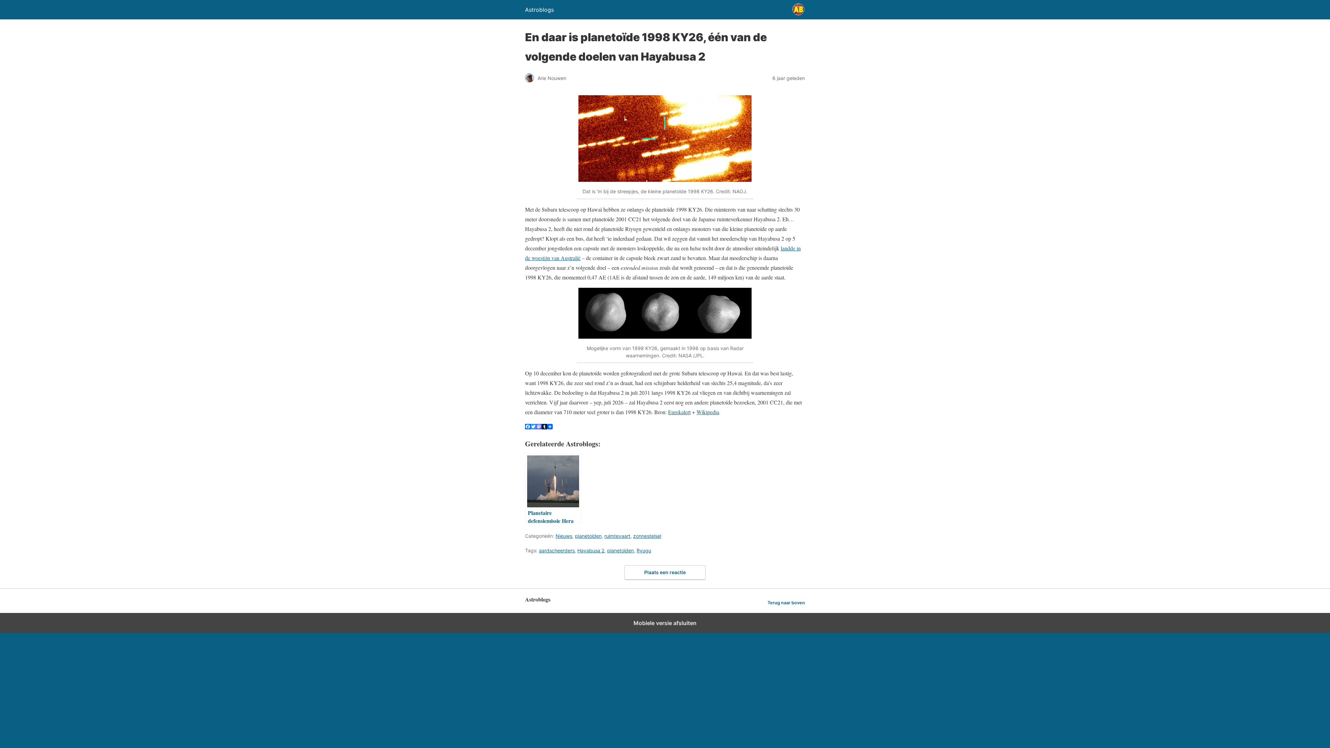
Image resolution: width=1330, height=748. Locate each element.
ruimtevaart (617, 536)
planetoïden (588, 536)
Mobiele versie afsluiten (665, 623)
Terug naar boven (786, 602)
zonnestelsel (647, 536)
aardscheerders (557, 550)
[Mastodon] (539, 427)
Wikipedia (708, 412)
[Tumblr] (544, 427)
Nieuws (564, 536)
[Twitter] (533, 427)
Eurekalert (679, 412)
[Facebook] (528, 427)
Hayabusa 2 (590, 550)
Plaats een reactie (665, 572)
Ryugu (644, 550)
